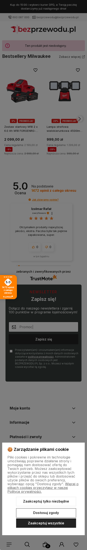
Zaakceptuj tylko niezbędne (46, 501)
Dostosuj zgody (46, 513)
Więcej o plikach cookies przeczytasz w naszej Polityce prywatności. (43, 488)
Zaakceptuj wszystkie (46, 523)
